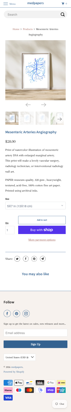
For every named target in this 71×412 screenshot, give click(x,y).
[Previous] (27, 104)
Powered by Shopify (14, 371)
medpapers (17, 367)
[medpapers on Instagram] (27, 313)
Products (28, 29)
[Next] (43, 104)
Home (16, 29)
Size (7, 199)
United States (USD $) (17, 357)
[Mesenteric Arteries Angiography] (35, 70)
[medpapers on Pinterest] (17, 313)
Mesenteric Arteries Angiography (31, 132)
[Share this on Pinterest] (33, 259)
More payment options (41, 239)
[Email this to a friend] (42, 259)
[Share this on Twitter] (16, 259)
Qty (7, 223)
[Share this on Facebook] (25, 259)
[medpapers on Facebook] (8, 313)
